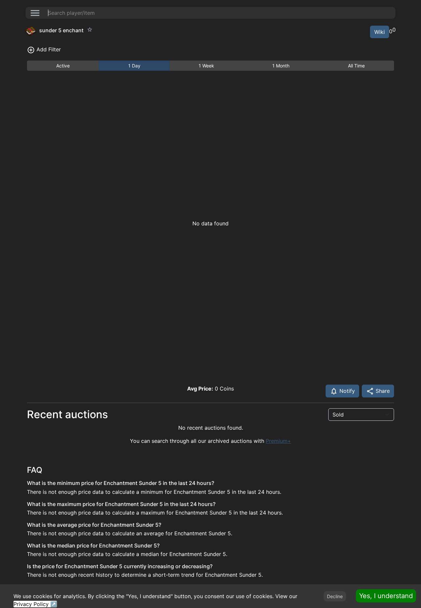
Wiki (379, 32)
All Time (356, 65)
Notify (346, 391)
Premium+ (278, 441)
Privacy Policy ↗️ (35, 604)
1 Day (134, 65)
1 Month (280, 65)
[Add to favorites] (89, 29)
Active (63, 65)
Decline (335, 596)
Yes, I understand (386, 596)
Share (382, 391)
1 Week (206, 65)
